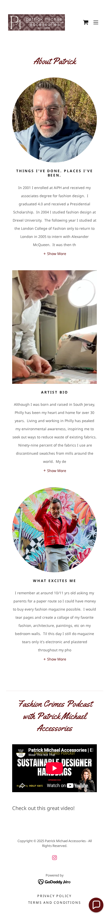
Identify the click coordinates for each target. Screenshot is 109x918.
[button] (86, 22)
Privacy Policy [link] (54, 896)
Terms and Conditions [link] (54, 902)
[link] (36, 22)
